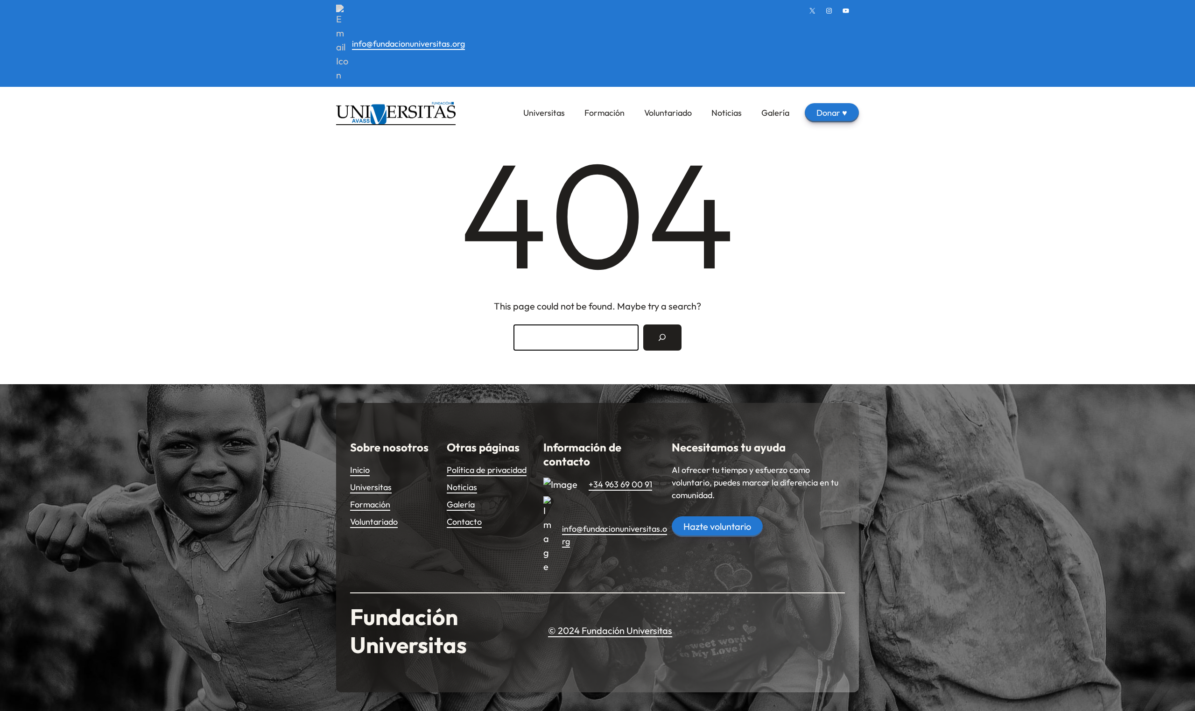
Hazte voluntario (717, 526)
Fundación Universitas (408, 631)
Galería (461, 504)
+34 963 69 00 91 (620, 484)
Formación (370, 504)
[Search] (662, 337)
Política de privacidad (487, 470)
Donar (831, 112)
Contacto (464, 521)
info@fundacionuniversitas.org (408, 43)
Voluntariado (374, 521)
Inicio (360, 470)
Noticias (462, 487)
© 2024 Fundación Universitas (610, 630)
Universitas (371, 487)
